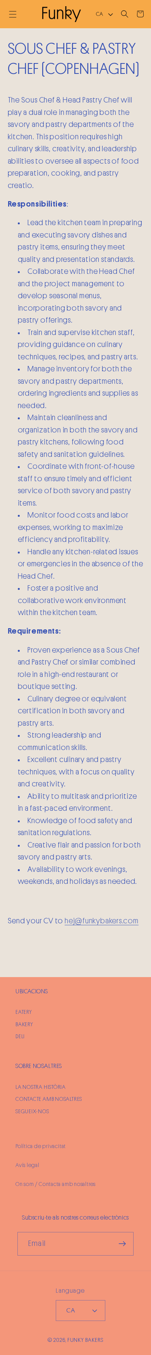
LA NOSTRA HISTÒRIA (40, 1087)
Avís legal (27, 1165)
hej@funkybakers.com (102, 920)
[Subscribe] (122, 1244)
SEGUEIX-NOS (32, 1111)
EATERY (23, 1012)
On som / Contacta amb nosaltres (55, 1184)
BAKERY (24, 1024)
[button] (13, 14)
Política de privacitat (40, 1146)
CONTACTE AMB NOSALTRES (48, 1099)
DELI (20, 1036)
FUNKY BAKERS (85, 1340)
